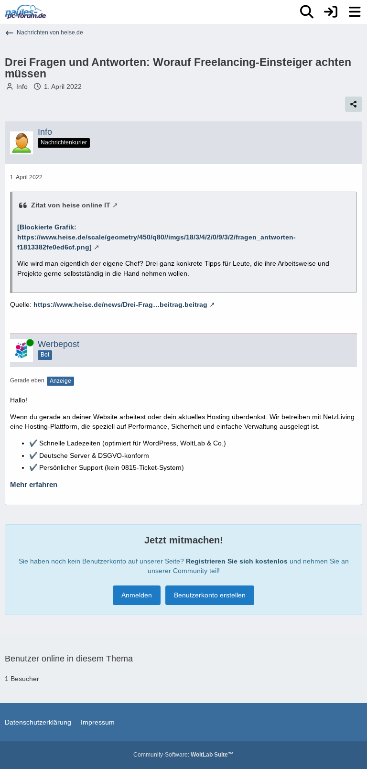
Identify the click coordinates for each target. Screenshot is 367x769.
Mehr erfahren (33, 484)
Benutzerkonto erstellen (210, 595)
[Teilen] (353, 104)
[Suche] (306, 12)
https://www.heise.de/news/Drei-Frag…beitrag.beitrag (120, 304)
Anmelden (136, 595)
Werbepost (58, 344)
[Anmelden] (330, 12)
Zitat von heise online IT (70, 205)
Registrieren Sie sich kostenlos (237, 561)
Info (22, 86)
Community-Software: (183, 754)
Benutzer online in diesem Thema (69, 658)
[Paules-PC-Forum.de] (25, 12)
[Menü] (354, 12)
